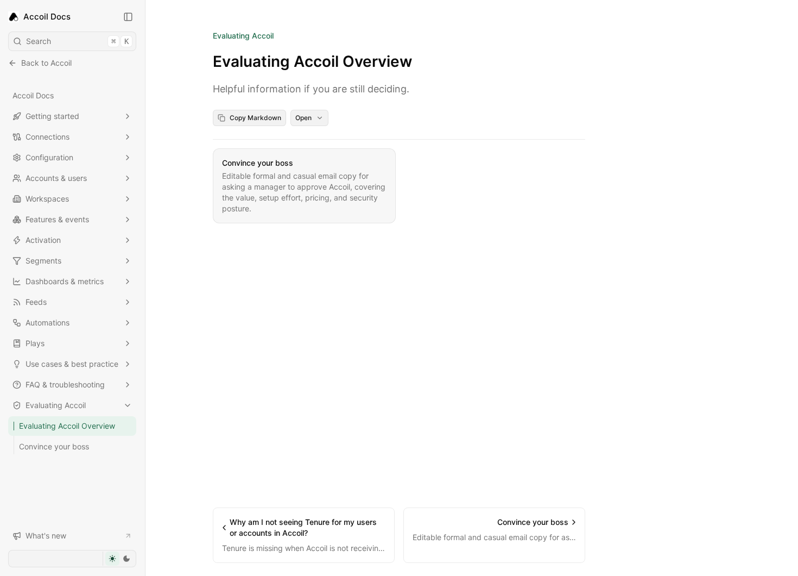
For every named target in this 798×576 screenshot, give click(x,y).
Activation (43, 240)
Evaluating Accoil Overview (67, 425)
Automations (47, 322)
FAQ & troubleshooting (65, 384)
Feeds (36, 301)
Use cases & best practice (72, 363)
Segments (43, 260)
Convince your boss (54, 446)
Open (303, 118)
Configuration (49, 157)
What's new (46, 535)
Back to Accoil (46, 62)
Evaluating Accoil (56, 405)
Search (77, 41)
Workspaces (47, 198)
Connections (47, 136)
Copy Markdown (255, 118)
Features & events (57, 219)
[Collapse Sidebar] (128, 17)
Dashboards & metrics (65, 281)
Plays (35, 343)
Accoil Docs (33, 95)
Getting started (52, 116)
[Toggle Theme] (119, 559)
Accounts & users (56, 178)
